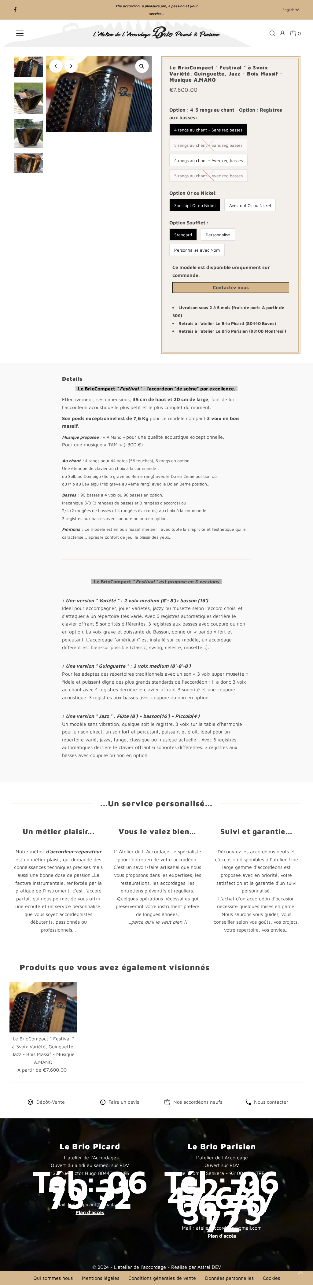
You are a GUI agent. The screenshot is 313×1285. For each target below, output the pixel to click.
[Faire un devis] (102, 1103)
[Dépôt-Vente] (30, 1103)
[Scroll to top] (301, 1273)
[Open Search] (272, 33)
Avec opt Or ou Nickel (250, 205)
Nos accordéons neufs (197, 1102)
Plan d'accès (89, 1212)
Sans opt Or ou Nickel (194, 205)
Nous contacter (271, 1102)
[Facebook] (15, 9)
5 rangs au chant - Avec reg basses (208, 175)
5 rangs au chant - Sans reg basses (208, 145)
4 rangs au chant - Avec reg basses (208, 160)
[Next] (71, 66)
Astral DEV (209, 1267)
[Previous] (56, 66)
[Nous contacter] (248, 1103)
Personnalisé (218, 234)
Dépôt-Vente (50, 1102)
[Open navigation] (47, 33)
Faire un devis (124, 1102)
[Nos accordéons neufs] (167, 1103)
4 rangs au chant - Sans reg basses (208, 129)
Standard (183, 234)
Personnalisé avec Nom (197, 250)
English (288, 9)
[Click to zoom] (142, 66)
